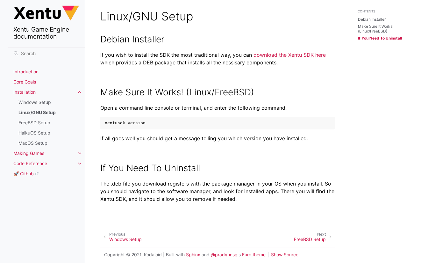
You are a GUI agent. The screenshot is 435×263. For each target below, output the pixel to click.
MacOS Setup (32, 143)
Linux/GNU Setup (37, 112)
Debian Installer (372, 19)
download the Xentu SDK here (289, 55)
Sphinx (193, 254)
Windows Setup (34, 102)
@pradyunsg (224, 254)
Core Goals (24, 81)
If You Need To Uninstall (380, 38)
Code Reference (30, 163)
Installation (24, 92)
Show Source (284, 254)
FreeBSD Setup (34, 122)
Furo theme (254, 254)
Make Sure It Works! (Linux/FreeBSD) (375, 29)
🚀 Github (23, 173)
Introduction (26, 71)
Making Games (28, 153)
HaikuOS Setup (34, 132)
